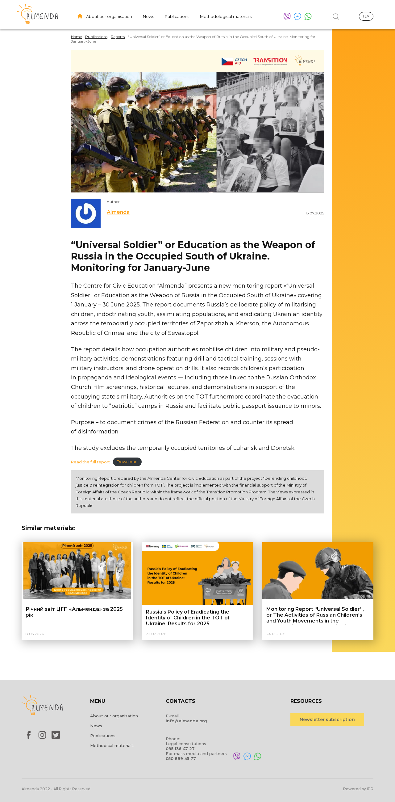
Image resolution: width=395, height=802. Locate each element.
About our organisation (109, 16)
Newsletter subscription (327, 719)
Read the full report (90, 462)
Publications (177, 16)
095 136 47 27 (180, 748)
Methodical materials (112, 745)
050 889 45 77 (181, 758)
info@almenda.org (186, 720)
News (148, 16)
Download (127, 462)
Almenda (118, 212)
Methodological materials (226, 16)
